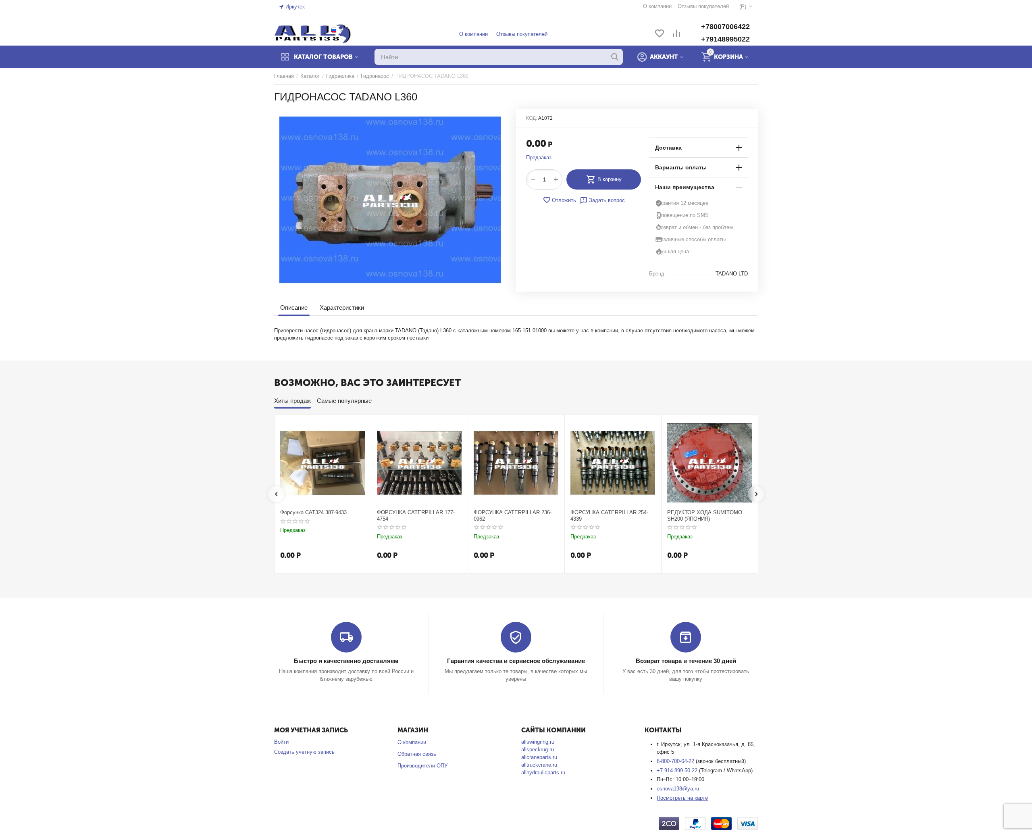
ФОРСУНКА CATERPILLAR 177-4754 (416, 515)
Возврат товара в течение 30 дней (686, 660)
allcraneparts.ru (539, 757)
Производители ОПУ (422, 766)
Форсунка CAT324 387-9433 (313, 512)
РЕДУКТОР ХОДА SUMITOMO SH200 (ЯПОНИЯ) (704, 515)
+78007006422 (725, 27)
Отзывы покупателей (521, 34)
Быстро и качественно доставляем (346, 660)
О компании (473, 34)
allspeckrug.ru (537, 749)
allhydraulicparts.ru (543, 772)
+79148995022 (725, 39)
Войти (281, 742)
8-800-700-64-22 (676, 761)
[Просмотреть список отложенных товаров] (659, 34)
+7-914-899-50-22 (678, 770)
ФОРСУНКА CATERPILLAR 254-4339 (609, 515)
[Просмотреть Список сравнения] (676, 34)
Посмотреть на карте (682, 798)
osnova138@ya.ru (678, 789)
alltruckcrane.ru (539, 765)
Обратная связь (416, 754)
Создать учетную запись (304, 752)
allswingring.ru (537, 742)
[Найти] (615, 57)
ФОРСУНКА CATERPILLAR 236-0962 (512, 515)
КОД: (531, 118)
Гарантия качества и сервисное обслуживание (516, 660)
